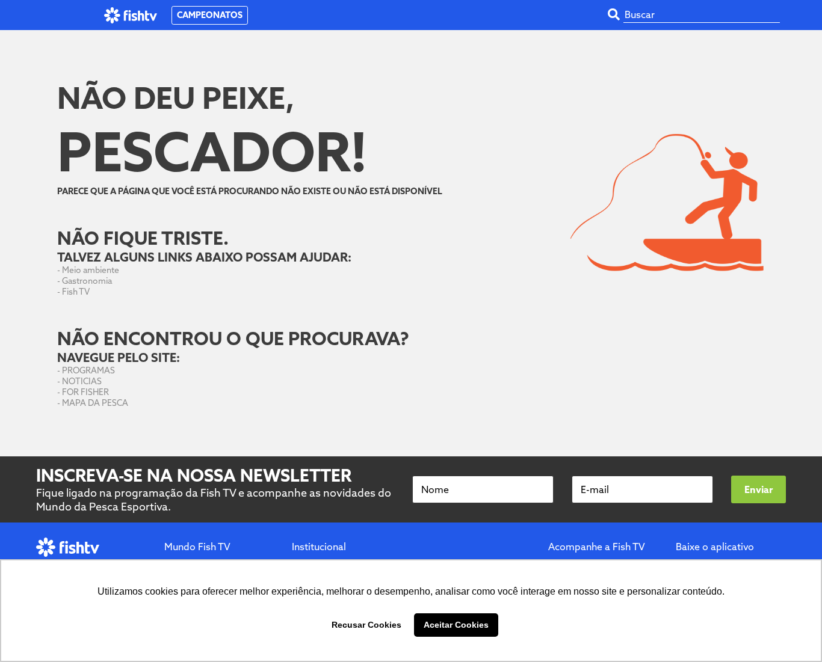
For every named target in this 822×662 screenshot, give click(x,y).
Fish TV (76, 291)
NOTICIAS (82, 381)
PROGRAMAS (88, 370)
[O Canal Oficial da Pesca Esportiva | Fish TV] (131, 15)
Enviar (758, 489)
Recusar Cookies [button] (366, 625)
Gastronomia (87, 280)
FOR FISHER (85, 392)
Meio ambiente (90, 270)
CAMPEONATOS (210, 15)
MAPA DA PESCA (95, 402)
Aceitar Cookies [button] (456, 625)
